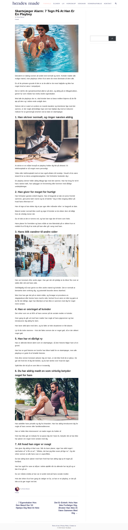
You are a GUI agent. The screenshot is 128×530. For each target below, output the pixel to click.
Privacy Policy (65, 525)
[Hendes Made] (27, 3)
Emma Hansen (20, 17)
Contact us (73, 525)
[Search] (112, 38)
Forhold (17, 19)
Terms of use (55, 525)
